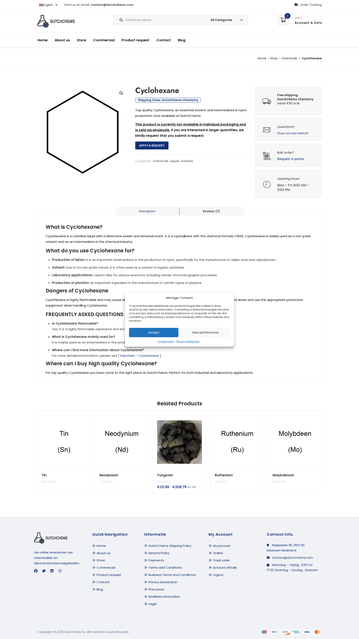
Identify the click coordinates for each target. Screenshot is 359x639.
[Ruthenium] (237, 442)
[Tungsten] (179, 442)
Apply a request (152, 145)
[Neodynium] (121, 442)
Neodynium (108, 475)
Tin (44, 475)
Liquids (174, 161)
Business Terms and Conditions (172, 575)
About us (62, 40)
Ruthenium (224, 475)
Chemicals (289, 58)
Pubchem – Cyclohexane (139, 355)
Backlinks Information (164, 596)
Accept (154, 332)
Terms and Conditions (165, 567)
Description (147, 211)
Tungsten (165, 475)
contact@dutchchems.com (112, 5)
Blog (181, 40)
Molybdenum (283, 475)
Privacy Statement (187, 341)
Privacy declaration (163, 582)
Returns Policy (159, 553)
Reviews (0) (211, 211)
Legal (152, 604)
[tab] (148, 211)
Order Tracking (310, 5)
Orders (218, 553)
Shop (274, 58)
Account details (225, 567)
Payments (156, 560)
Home (43, 40)
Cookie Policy (166, 341)
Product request (135, 40)
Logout (218, 575)
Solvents (187, 161)
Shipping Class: (168, 100)
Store (81, 40)
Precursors (156, 589)
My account (222, 546)
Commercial (103, 40)
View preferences (205, 332)
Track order (221, 560)
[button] (121, 93)
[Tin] (64, 442)
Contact (163, 40)
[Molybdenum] (295, 442)
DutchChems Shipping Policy (170, 546)
